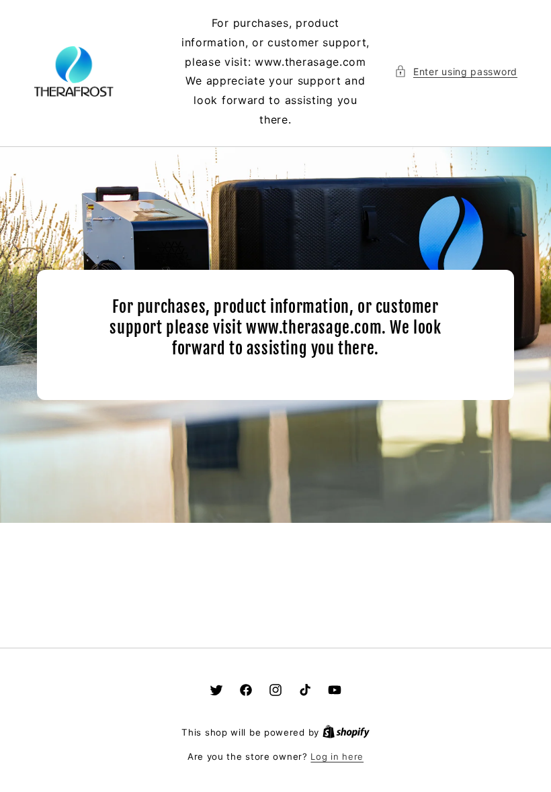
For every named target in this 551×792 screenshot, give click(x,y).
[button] (455, 71)
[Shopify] (346, 732)
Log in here (337, 756)
